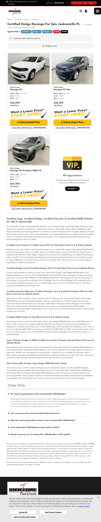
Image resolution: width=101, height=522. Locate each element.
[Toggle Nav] (97, 11)
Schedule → (72, 189)
